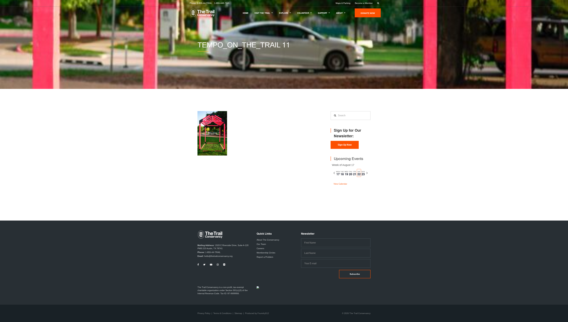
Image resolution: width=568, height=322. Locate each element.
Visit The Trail (262, 13)
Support (322, 13)
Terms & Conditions (222, 313)
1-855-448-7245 (221, 3)
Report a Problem (265, 257)
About (339, 13)
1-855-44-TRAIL (204, 3)
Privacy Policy (203, 313)
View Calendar (340, 184)
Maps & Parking (343, 3)
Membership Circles (266, 252)
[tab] (338, 173)
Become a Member (364, 3)
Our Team (261, 244)
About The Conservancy (268, 240)
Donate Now (368, 13)
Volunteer (303, 13)
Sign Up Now (345, 145)
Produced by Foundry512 (257, 313)
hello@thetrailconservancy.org (218, 256)
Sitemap (238, 313)
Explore (283, 13)
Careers (260, 248)
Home (245, 13)
